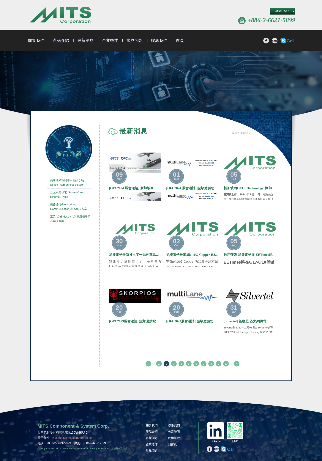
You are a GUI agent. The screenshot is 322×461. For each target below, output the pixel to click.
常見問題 (135, 40)
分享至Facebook (266, 40)
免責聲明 (174, 431)
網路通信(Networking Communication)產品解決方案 (68, 206)
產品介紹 (61, 40)
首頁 (180, 40)
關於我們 (36, 40)
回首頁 (172, 444)
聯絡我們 (159, 40)
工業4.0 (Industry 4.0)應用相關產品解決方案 (70, 219)
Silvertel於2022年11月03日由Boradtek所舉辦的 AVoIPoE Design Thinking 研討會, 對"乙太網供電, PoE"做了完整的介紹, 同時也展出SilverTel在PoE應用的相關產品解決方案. (250, 330)
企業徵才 (110, 40)
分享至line (274, 40)
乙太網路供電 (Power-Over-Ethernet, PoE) (67, 194)
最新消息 (85, 40)
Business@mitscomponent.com (73, 437)
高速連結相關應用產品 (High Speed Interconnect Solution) (67, 182)
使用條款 (174, 438)
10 (226, 363)
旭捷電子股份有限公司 (60, 16)
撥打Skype (287, 40)
